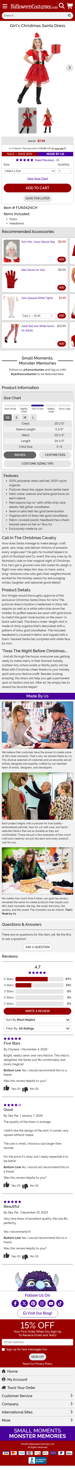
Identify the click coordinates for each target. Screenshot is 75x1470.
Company (10, 1404)
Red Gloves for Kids (33, 269)
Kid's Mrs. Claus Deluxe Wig (38, 241)
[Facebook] (15, 1303)
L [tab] (33, 417)
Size (6, 164)
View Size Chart (37, 178)
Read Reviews (44, 160)
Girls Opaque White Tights (37, 298)
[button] (70, 6)
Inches (20, 455)
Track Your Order (21, 1388)
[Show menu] (5, 6)
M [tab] (25, 417)
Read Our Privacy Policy (37, 1363)
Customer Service (17, 1396)
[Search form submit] (69, 15)
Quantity (64, 164)
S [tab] (16, 417)
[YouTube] (51, 1303)
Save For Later (38, 198)
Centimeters (55, 455)
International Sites (17, 1412)
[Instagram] (42, 1303)
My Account (17, 1379)
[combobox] (34, 15)
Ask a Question (37, 947)
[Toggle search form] (62, 6)
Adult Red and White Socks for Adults (37, 328)
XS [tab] (7, 417)
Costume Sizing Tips (37, 463)
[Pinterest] (33, 1303)
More (6, 1420)
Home (12, 1371)
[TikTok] (60, 1303)
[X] (24, 1303)
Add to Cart (37, 188)
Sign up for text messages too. (27, 1349)
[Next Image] (69, 67)
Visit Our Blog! (39, 1313)
